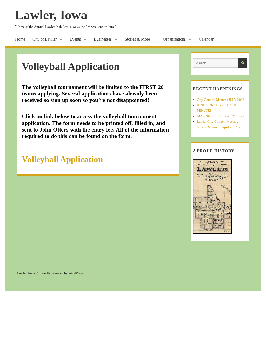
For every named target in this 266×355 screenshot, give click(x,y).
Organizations (174, 39)
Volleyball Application (62, 159)
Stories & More (137, 39)
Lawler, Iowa (51, 15)
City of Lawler (44, 39)
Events (75, 39)
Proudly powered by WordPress (61, 273)
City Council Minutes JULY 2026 (220, 100)
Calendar (206, 39)
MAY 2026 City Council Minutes (220, 116)
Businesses (103, 39)
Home (20, 39)
